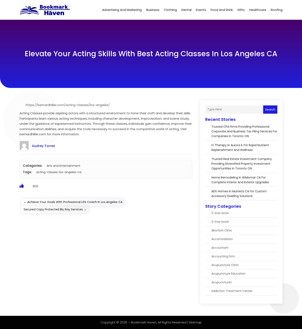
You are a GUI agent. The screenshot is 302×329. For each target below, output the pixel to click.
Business (152, 10)
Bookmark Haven (143, 322)
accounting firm (223, 256)
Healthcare (257, 10)
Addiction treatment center (231, 291)
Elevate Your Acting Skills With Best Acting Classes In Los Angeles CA (151, 53)
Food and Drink (222, 10)
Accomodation (222, 239)
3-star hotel (220, 222)
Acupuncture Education (228, 274)
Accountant (220, 248)
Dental (186, 10)
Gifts (241, 10)
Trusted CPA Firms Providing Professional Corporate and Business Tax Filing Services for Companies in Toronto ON (244, 131)
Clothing (170, 10)
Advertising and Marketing (122, 10)
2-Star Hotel (220, 213)
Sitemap (195, 322)
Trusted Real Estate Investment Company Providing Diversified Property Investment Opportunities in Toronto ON (241, 163)
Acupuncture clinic (225, 265)
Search (270, 109)
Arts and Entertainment (63, 166)
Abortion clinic (221, 230)
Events (201, 10)
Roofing (276, 10)
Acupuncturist (221, 282)
